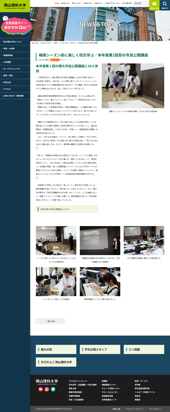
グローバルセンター (110, 392)
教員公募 (72, 388)
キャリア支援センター (111, 388)
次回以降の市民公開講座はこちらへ (55, 209)
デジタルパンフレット (78, 381)
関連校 (137, 399)
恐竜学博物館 (74, 395)
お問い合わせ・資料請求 (13, 95)
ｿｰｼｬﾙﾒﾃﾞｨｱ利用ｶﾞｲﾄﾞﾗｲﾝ (145, 392)
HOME (36, 43)
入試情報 (7, 62)
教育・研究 (8, 75)
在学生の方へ (65, 3)
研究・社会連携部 (76, 399)
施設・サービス (141, 381)
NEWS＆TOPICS (46, 43)
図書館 (104, 381)
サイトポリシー (155, 408)
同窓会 (137, 395)
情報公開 (116, 408)
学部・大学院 (9, 48)
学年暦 (137, 384)
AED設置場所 (127, 3)
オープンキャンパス (11, 68)
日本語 (139, 3)
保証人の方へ (77, 3)
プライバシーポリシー (134, 408)
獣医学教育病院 (75, 392)
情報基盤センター (109, 384)
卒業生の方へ (88, 3)
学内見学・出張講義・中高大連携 (83, 384)
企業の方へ (99, 3)
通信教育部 (8, 55)
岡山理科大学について (12, 41)
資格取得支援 (107, 395)
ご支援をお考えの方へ (112, 3)
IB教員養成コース (109, 399)
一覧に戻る (50, 321)
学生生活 (7, 82)
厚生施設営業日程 (142, 388)
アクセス (7, 89)
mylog (57, 3)
